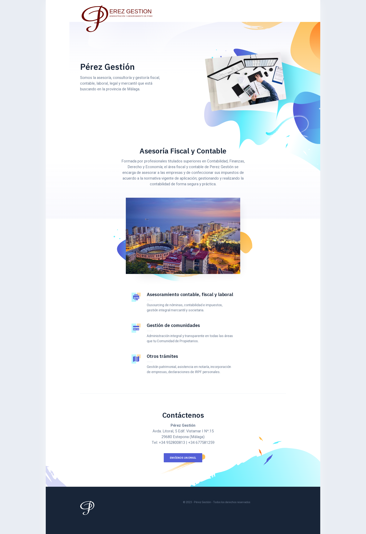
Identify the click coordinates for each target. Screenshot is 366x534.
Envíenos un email (183, 457)
